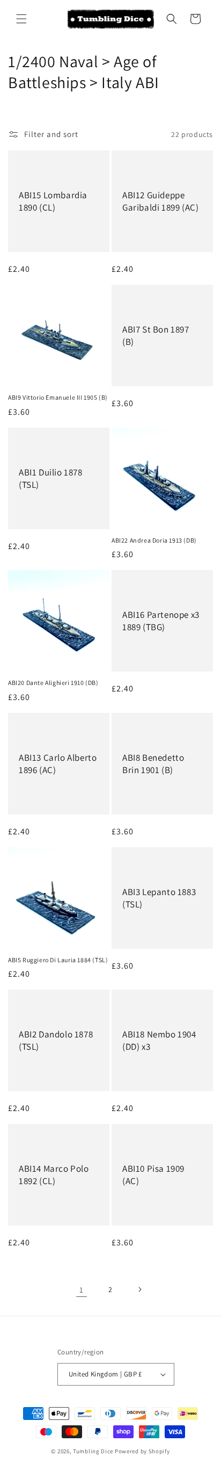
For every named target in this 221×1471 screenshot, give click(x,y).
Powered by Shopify (142, 1451)
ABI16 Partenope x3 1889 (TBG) (161, 621)
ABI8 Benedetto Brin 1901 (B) (153, 763)
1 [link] (81, 1290)
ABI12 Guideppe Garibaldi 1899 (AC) (160, 201)
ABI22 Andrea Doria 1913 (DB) (154, 540)
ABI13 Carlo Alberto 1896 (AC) (58, 763)
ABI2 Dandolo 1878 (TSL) (56, 1040)
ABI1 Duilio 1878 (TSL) (51, 478)
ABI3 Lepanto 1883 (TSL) (159, 898)
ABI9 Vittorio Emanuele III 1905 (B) (58, 397)
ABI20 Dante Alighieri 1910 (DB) (53, 683)
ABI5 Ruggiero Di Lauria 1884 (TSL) (58, 960)
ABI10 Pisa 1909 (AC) (153, 1175)
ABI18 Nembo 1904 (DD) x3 (159, 1040)
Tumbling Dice (93, 1451)
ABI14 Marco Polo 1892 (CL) (54, 1175)
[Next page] (139, 1289)
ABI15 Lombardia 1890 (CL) (53, 201)
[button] (21, 19)
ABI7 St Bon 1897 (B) (155, 335)
